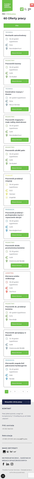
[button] (29, 9)
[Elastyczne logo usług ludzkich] (7, 11)
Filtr (16, 25)
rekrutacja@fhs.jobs (20, 439)
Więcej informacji (17, 53)
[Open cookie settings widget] (3, 476)
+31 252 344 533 (7, 429)
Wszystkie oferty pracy (13, 402)
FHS (3, 14)
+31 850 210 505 (7, 439)
